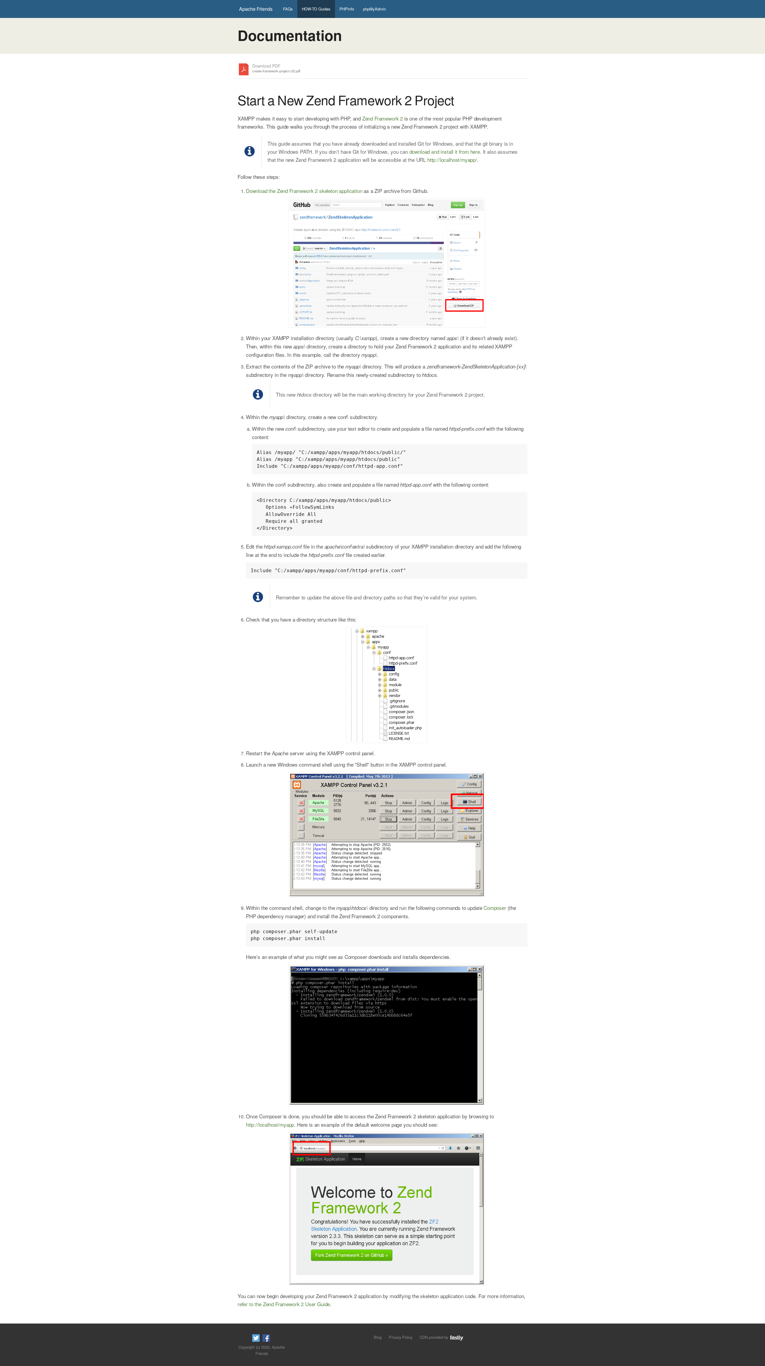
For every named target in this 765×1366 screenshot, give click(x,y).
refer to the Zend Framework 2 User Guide (284, 1304)
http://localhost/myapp (270, 1124)
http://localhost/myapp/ (452, 159)
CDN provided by (434, 1337)
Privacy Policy (400, 1337)
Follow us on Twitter (256, 1338)
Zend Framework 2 (382, 118)
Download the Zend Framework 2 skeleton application (304, 190)
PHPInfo (346, 9)
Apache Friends (256, 8)
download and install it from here (444, 151)
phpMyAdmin (374, 9)
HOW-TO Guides (316, 9)
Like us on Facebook (266, 1338)
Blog (378, 1337)
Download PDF (276, 68)
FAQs (288, 9)
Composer (495, 907)
